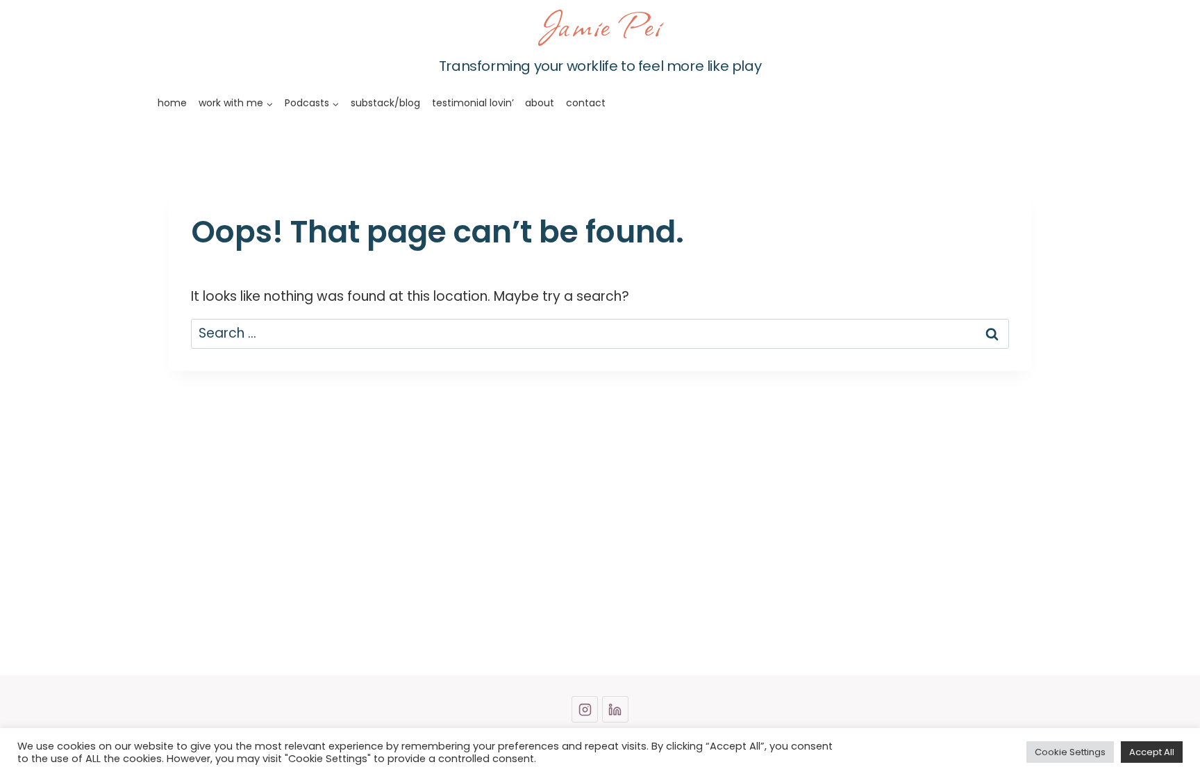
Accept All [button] (1151, 752)
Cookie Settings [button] (1070, 752)
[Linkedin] (615, 709)
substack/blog (385, 103)
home (172, 103)
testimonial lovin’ (473, 103)
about (539, 103)
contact (586, 103)
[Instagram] (585, 709)
